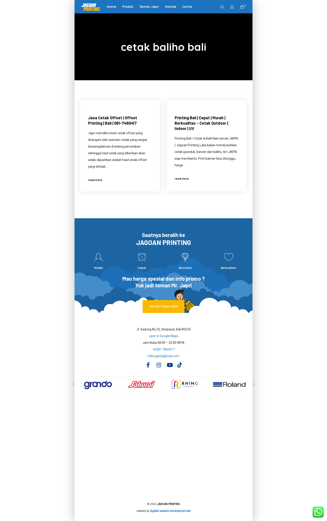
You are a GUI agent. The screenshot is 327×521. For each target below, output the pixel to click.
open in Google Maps (163, 336)
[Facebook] (148, 364)
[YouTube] (169, 364)
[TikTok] (179, 364)
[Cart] (239, 6)
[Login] (229, 6)
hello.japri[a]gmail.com (163, 356)
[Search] (219, 6)
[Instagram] (158, 364)
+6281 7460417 (164, 349)
